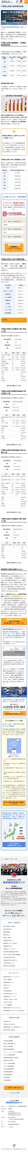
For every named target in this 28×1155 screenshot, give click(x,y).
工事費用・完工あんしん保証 (10, 999)
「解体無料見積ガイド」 (18, 596)
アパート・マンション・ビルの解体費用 (13, 1052)
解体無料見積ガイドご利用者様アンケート (13, 1027)
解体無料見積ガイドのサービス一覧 (12, 1007)
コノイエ (11, 1126)
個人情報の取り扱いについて (10, 993)
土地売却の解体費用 (8, 1040)
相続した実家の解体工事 (9, 1043)
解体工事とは (7, 934)
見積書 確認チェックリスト (10, 996)
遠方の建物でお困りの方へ (10, 957)
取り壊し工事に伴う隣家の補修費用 (12, 954)
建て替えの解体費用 (8, 1046)
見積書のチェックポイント (10, 949)
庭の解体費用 (7, 1077)
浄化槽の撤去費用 (8, 1074)
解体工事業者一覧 (8, 929)
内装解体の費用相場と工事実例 (11, 1057)
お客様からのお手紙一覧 (9, 1024)
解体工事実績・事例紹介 (9, 926)
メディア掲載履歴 (8, 1005)
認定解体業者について (9, 982)
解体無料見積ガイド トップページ (11, 976)
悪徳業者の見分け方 (8, 940)
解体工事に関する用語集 (9, 965)
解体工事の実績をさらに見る (14, 385)
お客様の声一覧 (7, 1021)
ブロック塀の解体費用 (9, 1066)
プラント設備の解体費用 (9, 1063)
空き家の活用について (9, 963)
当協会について (7, 985)
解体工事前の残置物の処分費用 (11, 951)
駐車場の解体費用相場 (9, 1049)
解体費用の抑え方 (8, 946)
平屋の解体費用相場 (8, 1071)
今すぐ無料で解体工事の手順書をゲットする (14, 803)
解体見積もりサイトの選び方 (10, 943)
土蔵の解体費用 (7, 1080)
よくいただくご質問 (14, 1092)
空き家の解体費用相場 (9, 1069)
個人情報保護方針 (8, 990)
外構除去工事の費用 (8, 1060)
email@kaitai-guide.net (13, 1124)
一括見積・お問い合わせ (14, 1087)
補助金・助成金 (7, 937)
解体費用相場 (7, 932)
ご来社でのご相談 (8, 1002)
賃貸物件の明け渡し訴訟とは (10, 960)
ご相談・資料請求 (8, 979)
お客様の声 (6, 988)
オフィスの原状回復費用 (9, 1054)
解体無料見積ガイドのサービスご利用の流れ (14, 1010)
